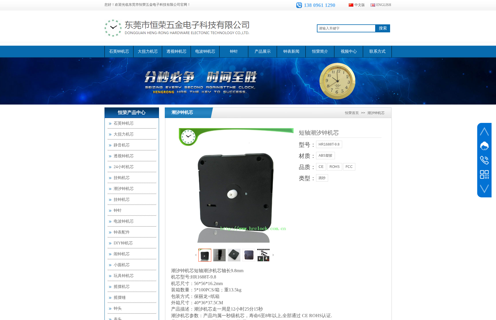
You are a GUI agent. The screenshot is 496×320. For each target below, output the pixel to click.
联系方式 (377, 51)
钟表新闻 (291, 51)
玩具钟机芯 (124, 276)
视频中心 (349, 51)
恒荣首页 (352, 113)
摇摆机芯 (122, 286)
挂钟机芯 (122, 199)
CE (321, 167)
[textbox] (346, 28)
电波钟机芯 (205, 51)
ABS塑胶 (325, 156)
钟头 (118, 308)
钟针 (234, 51)
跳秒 (322, 178)
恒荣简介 (320, 51)
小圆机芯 (122, 265)
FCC (349, 167)
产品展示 (263, 51)
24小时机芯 (124, 167)
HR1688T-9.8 (329, 144)
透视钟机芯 (176, 51)
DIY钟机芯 (123, 243)
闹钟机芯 (122, 254)
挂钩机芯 (122, 178)
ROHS (335, 167)
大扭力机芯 (148, 51)
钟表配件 (122, 232)
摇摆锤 (120, 297)
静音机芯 (122, 145)
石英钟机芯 (119, 51)
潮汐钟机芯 (182, 112)
